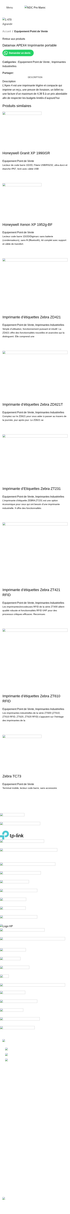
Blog (5, 1149)
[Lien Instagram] (35, 2)
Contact (6, 1155)
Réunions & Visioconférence (18, 1117)
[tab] (35, 77)
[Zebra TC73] (22, 754)
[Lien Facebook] (31, 2)
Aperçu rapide (6, 179)
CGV (5, 1181)
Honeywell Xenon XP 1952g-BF (27, 225)
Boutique (7, 1143)
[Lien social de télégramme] (31, 73)
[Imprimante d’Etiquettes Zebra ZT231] (35, 460)
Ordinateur (8, 1080)
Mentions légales (12, 1169)
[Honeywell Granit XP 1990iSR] (22, 131)
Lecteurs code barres (14, 1099)
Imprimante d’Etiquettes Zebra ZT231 (31, 489)
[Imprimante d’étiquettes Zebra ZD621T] (35, 376)
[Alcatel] (32, 924)
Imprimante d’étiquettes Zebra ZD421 (31, 317)
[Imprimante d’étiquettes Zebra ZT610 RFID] (35, 660)
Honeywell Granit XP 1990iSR (26, 153)
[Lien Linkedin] (39, 2)
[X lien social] (19, 73)
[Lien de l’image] (19, 1041)
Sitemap (7, 1187)
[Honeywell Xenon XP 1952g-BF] (22, 202)
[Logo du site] (35, 7)
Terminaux (8, 1086)
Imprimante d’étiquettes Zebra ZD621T (32, 404)
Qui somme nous (12, 1137)
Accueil (6, 31)
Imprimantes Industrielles (49, 325)
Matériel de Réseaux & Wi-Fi (19, 1111)
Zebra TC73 (11, 776)
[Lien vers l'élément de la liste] (35, 1055)
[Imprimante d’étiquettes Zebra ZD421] (35, 286)
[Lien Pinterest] (23, 73)
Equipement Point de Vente (31, 31)
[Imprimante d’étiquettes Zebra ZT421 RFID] (35, 554)
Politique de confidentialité (17, 1175)
